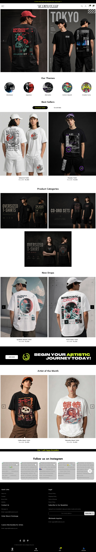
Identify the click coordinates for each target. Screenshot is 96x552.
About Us (3, 493)
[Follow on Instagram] (24, 540)
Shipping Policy (52, 496)
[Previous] (4, 41)
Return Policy (51, 502)
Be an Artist (4, 499)
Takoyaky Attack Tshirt (72, 440)
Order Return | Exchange (9, 516)
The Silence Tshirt (72, 178)
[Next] (92, 41)
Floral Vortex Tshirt (72, 339)
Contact (3, 496)
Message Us (4, 509)
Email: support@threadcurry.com (9, 512)
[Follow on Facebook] (20, 540)
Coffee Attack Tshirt (24, 440)
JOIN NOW (12, 357)
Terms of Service (52, 499)
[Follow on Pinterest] (28, 540)
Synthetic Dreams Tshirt (24, 339)
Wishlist (3, 502)
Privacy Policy (52, 493)
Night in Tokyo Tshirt (24, 178)
